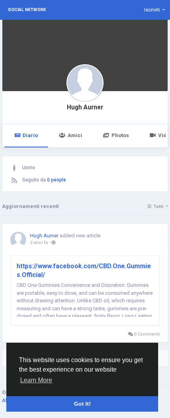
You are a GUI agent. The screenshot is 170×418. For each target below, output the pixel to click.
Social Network (27, 9)
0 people (56, 180)
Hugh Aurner (85, 107)
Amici (75, 135)
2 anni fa (39, 242)
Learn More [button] (36, 380)
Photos (120, 135)
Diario (30, 135)
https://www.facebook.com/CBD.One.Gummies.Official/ (84, 270)
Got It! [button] (82, 404)
